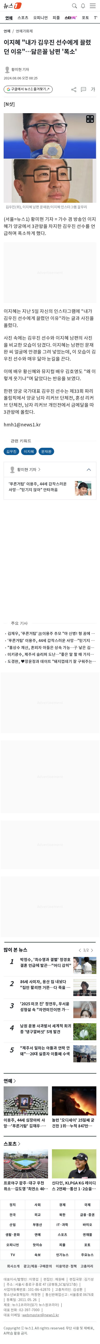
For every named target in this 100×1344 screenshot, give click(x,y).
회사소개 (13, 1266)
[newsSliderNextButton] (92, 950)
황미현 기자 (20, 69)
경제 (62, 1205)
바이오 (87, 1225)
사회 (37, 1205)
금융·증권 (87, 1215)
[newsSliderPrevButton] (80, 950)
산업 (12, 1225)
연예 (7, 31)
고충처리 (87, 1266)
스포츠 (10, 1143)
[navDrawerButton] (92, 5)
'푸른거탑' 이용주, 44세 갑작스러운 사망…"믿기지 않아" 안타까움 (38, 487)
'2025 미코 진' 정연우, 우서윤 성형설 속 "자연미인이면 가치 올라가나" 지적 (44, 1009)
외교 (37, 1215)
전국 (12, 1215)
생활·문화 (12, 1235)
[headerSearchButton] (74, 5)
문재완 (46, 451)
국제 (87, 1205)
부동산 (37, 1225)
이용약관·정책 (66, 1266)
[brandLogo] (13, 5)
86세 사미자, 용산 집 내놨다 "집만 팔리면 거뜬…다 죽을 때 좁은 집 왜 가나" (45, 987)
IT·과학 (62, 1225)
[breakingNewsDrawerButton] (83, 5)
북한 (62, 1215)
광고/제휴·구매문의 (38, 1266)
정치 (12, 1205)
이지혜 (29, 451)
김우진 (11, 451)
